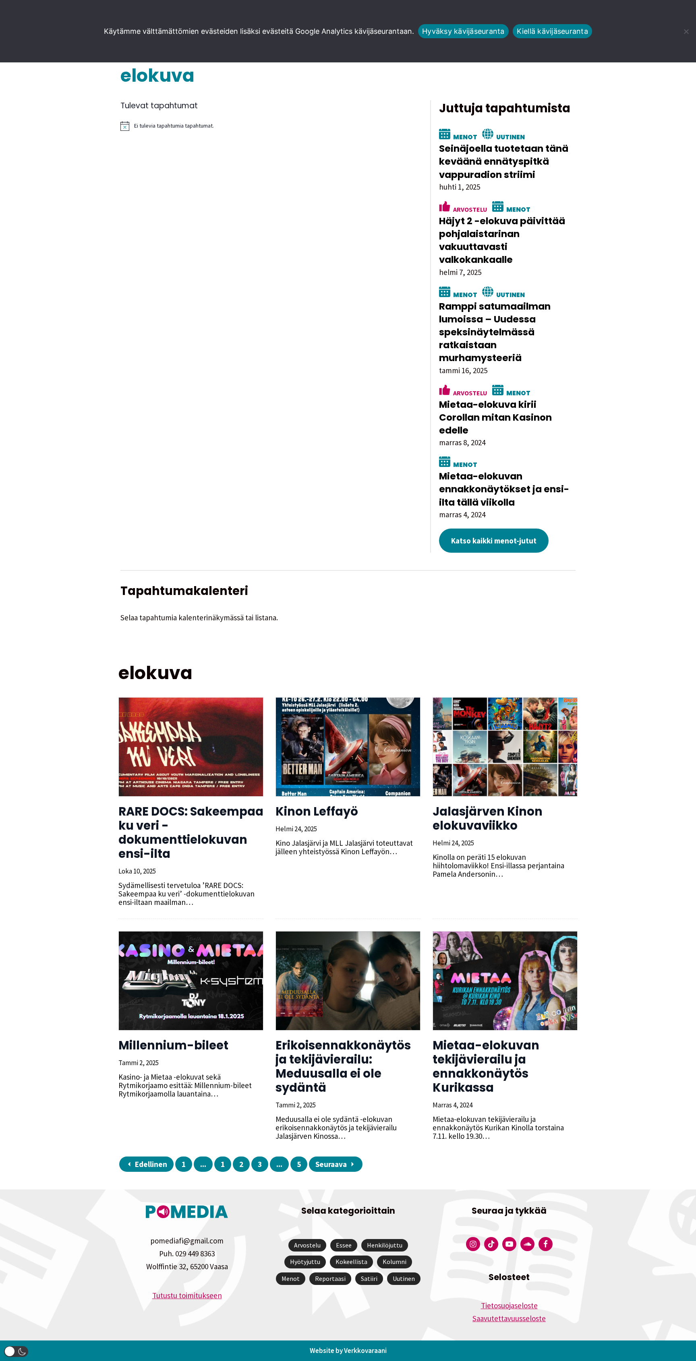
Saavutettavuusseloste (509, 1318)
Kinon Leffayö (317, 811)
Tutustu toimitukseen (187, 1295)
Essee (344, 1245)
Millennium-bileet (173, 1045)
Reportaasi (330, 1278)
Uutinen (510, 136)
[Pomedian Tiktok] (491, 1244)
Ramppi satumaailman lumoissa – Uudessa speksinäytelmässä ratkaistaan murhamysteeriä (495, 332)
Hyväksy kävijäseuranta (463, 31)
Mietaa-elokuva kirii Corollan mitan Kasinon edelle (495, 417)
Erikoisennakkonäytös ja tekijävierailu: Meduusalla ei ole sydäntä (343, 1066)
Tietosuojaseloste (509, 1305)
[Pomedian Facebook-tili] (546, 1244)
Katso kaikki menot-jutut (493, 540)
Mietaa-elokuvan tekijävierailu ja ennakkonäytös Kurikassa (486, 1066)
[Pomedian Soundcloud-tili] (527, 1244)
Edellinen (151, 1164)
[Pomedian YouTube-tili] (509, 1244)
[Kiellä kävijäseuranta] (686, 31)
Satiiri (369, 1278)
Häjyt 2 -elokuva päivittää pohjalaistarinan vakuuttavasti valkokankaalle (502, 240)
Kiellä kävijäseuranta (552, 31)
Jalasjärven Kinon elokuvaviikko (488, 818)
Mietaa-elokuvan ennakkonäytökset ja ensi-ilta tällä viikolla (504, 489)
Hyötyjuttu (305, 1262)
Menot (465, 136)
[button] (16, 1351)
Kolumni (394, 1262)
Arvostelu (470, 209)
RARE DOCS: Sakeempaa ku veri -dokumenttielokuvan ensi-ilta (190, 832)
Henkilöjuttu (384, 1245)
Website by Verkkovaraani (348, 1350)
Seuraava (331, 1164)
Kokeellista (351, 1262)
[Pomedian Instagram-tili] (473, 1244)
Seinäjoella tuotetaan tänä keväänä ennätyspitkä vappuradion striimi (503, 161)
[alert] (267, 126)
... (203, 1164)
